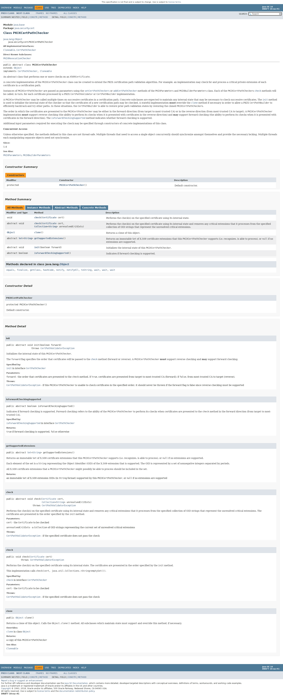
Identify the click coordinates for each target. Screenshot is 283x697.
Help (83, 8)
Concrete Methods (94, 207)
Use (47, 8)
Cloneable (9, 50)
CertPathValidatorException (57, 348)
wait (96, 270)
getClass (35, 270)
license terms (174, 2)
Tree (53, 8)
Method (43, 17)
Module (17, 8)
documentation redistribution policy (76, 691)
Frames (40, 13)
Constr (33, 17)
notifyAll (72, 270)
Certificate (49, 217)
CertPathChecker (26, 50)
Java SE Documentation (76, 683)
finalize (22, 270)
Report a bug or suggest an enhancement (22, 680)
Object (18, 68)
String (53, 226)
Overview (6, 8)
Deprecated (64, 8)
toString (86, 270)
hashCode (48, 270)
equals (10, 270)
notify (60, 270)
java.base (19, 24)
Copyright (6, 688)
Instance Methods (38, 207)
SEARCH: (243, 14)
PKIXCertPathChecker (71, 185)
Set (21, 238)
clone (37, 232)
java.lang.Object (12, 39)
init (36, 247)
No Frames (51, 13)
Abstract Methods (66, 207)
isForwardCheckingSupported (51, 253)
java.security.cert (24, 28)
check (37, 217)
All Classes (70, 13)
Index (76, 8)
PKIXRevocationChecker (17, 58)
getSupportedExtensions (48, 238)
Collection (40, 226)
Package (28, 8)
